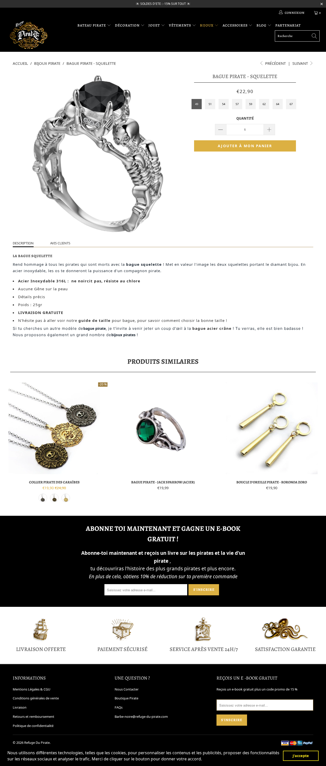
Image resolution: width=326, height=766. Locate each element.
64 (277, 104)
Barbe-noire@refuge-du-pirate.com (141, 716)
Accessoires (236, 25)
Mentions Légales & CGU (31, 689)
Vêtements (180, 25)
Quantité (245, 118)
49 (196, 104)
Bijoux (207, 25)
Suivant (300, 63)
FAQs (119, 707)
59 (250, 104)
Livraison (19, 707)
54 (223, 104)
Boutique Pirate (126, 698)
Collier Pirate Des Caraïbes (54, 428)
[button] (204, 759)
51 (210, 104)
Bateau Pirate (92, 25)
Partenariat (288, 25)
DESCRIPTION (23, 243)
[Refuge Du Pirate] (28, 35)
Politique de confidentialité (33, 725)
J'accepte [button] (301, 755)
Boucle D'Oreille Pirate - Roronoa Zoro (272, 428)
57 (237, 104)
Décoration (128, 25)
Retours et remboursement (33, 716)
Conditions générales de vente (36, 698)
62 (264, 104)
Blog (261, 25)
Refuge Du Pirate (37, 742)
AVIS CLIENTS (60, 243)
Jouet (154, 25)
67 (291, 104)
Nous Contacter (127, 689)
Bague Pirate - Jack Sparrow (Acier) (163, 428)
